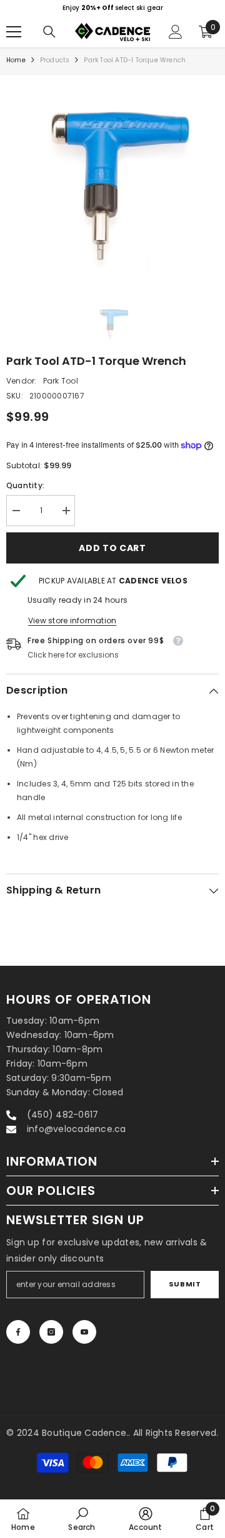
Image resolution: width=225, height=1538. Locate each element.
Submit (185, 1284)
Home (16, 60)
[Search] (49, 31)
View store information (72, 620)
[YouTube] (84, 1332)
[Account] (175, 32)
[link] (81, 1519)
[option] (112, 8)
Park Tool (60, 380)
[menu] (13, 31)
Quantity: (25, 485)
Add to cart (112, 548)
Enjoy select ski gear (112, 7)
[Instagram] (51, 1332)
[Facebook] (18, 1332)
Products (55, 60)
